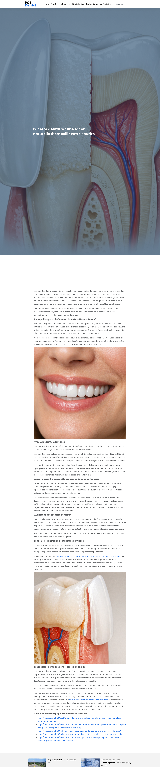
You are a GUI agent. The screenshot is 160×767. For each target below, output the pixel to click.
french (53, 4)
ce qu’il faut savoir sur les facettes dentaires (88, 700)
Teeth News (107, 4)
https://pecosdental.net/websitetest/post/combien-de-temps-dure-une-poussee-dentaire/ (79, 731)
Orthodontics (86, 4)
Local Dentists (74, 4)
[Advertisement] (80, 269)
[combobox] (124, 4)
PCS (30, 4)
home (47, 4)
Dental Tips (97, 4)
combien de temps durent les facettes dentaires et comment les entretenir (88, 556)
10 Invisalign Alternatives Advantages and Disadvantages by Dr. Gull (116, 763)
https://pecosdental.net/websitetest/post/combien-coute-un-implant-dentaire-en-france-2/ (80, 734)
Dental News (62, 4)
